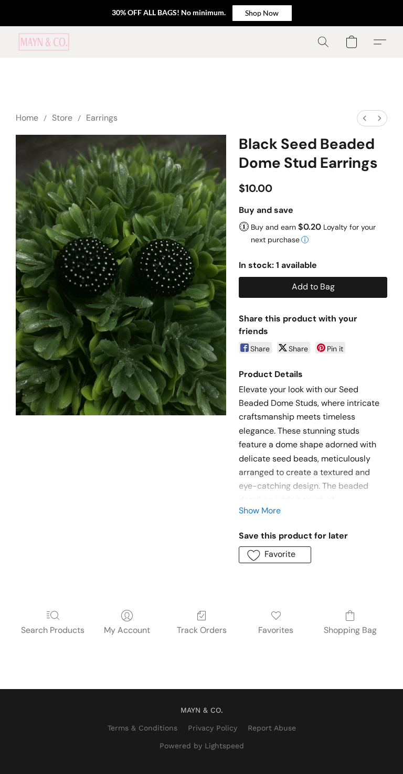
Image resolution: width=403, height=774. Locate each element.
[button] (262, 13)
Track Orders (202, 630)
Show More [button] (260, 510)
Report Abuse (272, 728)
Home (27, 117)
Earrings (102, 117)
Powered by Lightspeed (202, 745)
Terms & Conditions (142, 728)
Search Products (52, 630)
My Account (127, 630)
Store (62, 117)
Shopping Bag (350, 630)
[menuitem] (364, 118)
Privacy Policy (212, 728)
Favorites (275, 630)
